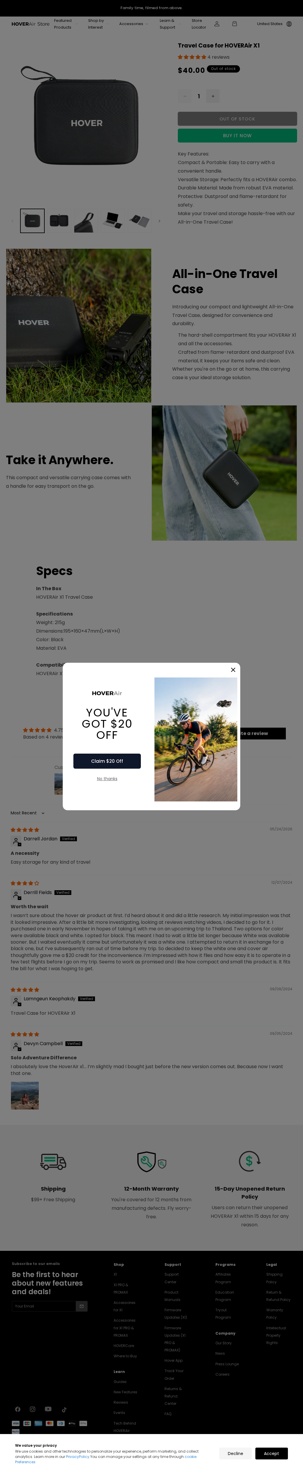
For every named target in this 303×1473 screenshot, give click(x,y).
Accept (271, 1453)
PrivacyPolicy (77, 1456)
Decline (235, 1453)
